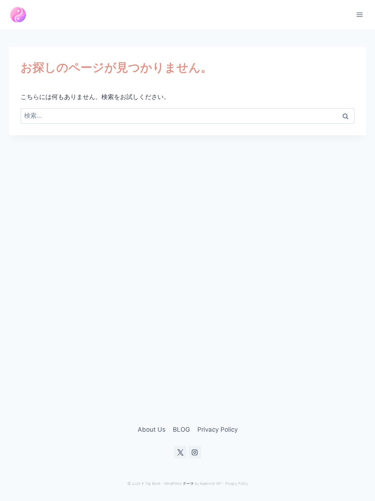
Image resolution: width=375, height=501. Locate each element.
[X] (180, 452)
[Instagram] (195, 452)
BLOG (181, 429)
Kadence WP (211, 483)
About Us (152, 429)
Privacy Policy (217, 429)
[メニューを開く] (359, 14)
